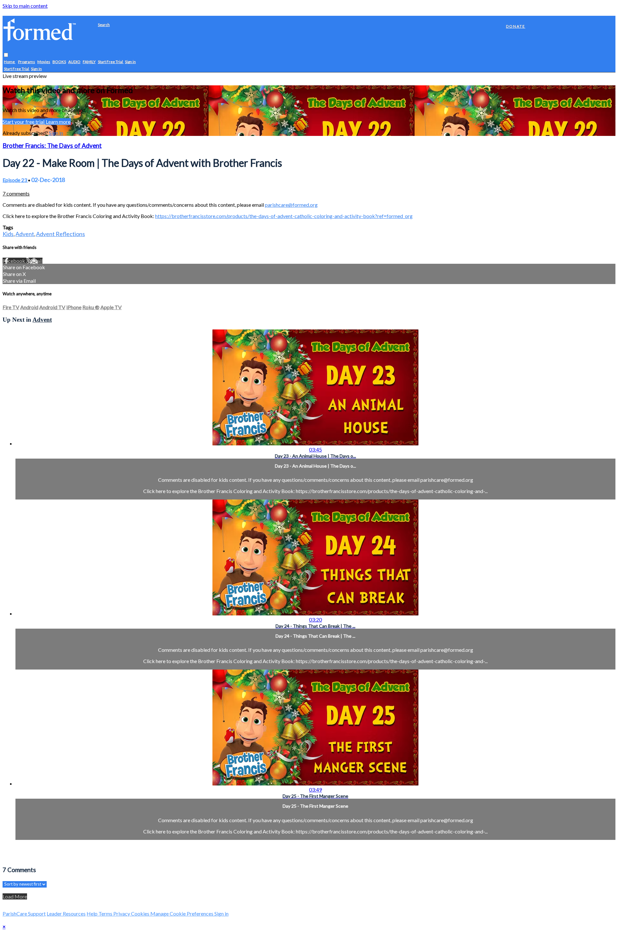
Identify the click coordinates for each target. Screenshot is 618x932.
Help (92, 913)
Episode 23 (15, 180)
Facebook (14, 261)
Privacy (122, 913)
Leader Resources (66, 913)
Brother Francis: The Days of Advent (52, 145)
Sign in (130, 62)
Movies (43, 62)
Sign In (36, 69)
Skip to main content (25, 6)
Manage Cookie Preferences (182, 913)
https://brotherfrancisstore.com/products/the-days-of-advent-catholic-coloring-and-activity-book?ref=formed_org (284, 216)
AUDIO (74, 62)
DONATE (515, 26)
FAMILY (89, 62)
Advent (24, 233)
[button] (6, 55)
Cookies (140, 913)
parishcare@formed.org (291, 205)
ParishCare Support (24, 913)
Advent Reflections (60, 233)
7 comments (16, 193)
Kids (8, 233)
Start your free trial (24, 122)
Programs (26, 62)
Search (104, 24)
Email (36, 261)
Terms (105, 913)
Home (9, 62)
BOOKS (59, 62)
